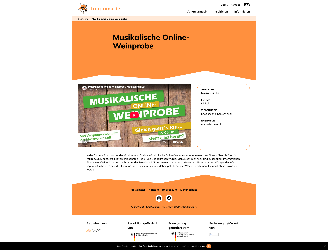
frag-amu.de (105, 8)
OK (209, 246)
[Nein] (325, 246)
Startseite (83, 18)
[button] (224, 4)
